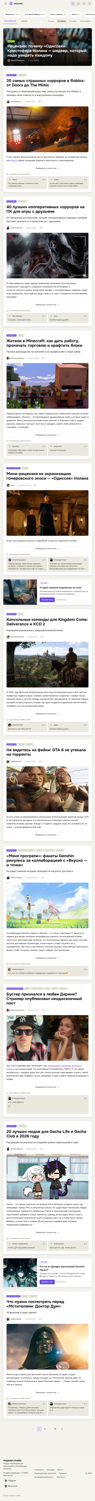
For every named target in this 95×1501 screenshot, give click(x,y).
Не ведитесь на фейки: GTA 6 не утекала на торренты (46, 752)
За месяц (72, 21)
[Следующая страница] (62, 1429)
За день (51, 21)
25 (41, 101)
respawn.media (12, 1460)
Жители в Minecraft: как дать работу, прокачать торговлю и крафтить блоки (44, 343)
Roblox (14, 160)
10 (55, 1429)
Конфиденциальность (44, 1477)
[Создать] (73, 3)
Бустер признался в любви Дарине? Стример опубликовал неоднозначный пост (44, 999)
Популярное (10, 21)
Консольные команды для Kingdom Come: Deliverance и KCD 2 (47, 622)
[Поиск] (78, 3)
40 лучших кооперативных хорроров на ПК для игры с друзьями (45, 209)
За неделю (62, 21)
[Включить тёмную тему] (84, 3)
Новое (24, 21)
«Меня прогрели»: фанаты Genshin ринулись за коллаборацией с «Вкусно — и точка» (46, 860)
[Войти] (89, 3)
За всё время (85, 21)
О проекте (39, 1470)
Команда (50, 1470)
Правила (62, 1473)
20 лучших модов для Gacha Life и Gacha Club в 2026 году (46, 1134)
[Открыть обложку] (47, 129)
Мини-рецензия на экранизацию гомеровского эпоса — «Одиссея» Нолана (47, 476)
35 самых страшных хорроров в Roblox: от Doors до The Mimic (45, 83)
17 (45, 358)
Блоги (60, 1470)
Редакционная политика (45, 1473)
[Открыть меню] (5, 3)
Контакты (61, 1477)
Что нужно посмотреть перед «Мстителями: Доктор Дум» (35, 1304)
